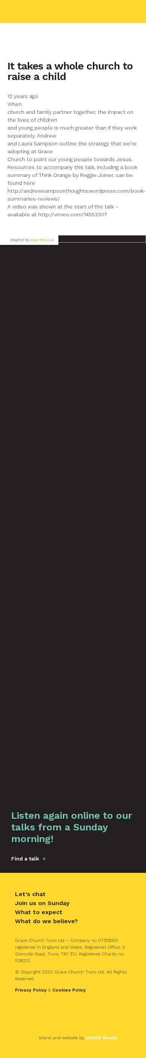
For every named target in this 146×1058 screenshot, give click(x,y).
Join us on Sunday (42, 903)
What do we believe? (46, 921)
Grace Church (47, 11)
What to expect (39, 912)
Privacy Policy (31, 990)
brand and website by (78, 1037)
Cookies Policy (69, 990)
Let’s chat (30, 894)
